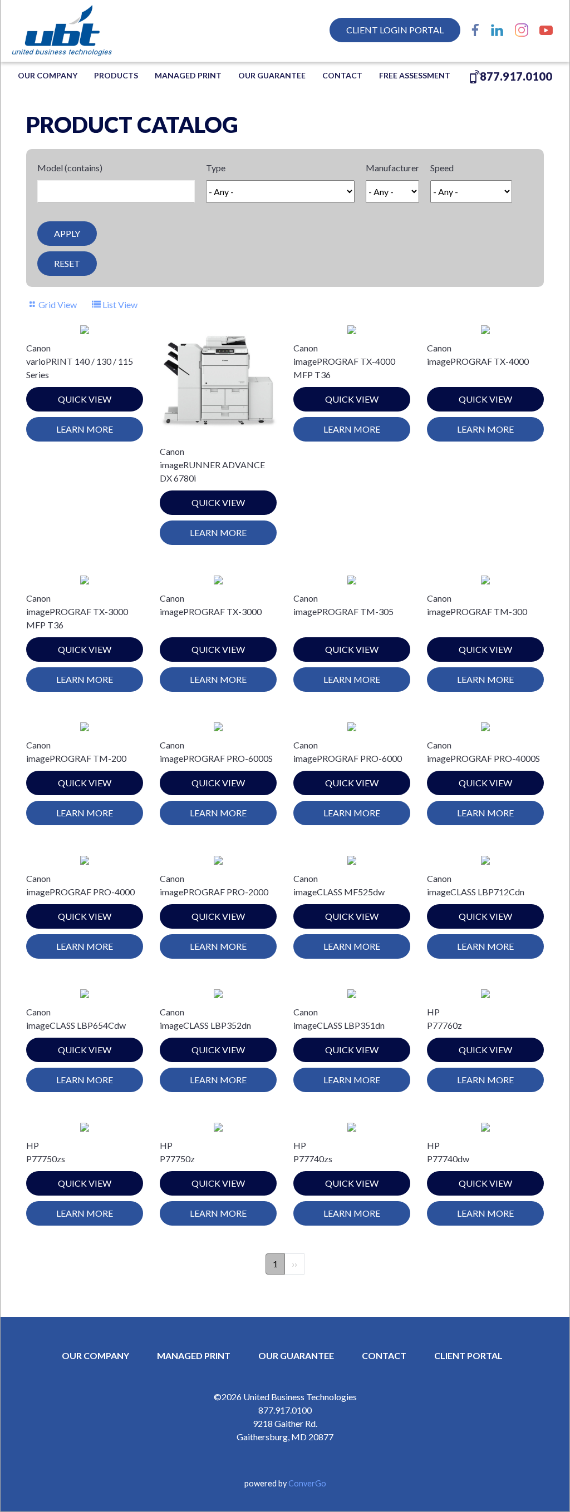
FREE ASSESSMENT (414, 75)
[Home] (83, 30)
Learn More (84, 429)
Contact (342, 75)
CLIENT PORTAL (468, 1355)
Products (116, 75)
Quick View (84, 399)
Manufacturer (392, 167)
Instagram (521, 30)
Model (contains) (69, 167)
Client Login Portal (395, 29)
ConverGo (307, 1483)
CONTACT (384, 1355)
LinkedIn (497, 30)
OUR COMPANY (47, 75)
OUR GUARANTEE (272, 75)
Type (215, 167)
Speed (442, 167)
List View (119, 304)
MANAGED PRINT (188, 75)
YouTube (546, 30)
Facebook (475, 30)
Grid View (57, 304)
